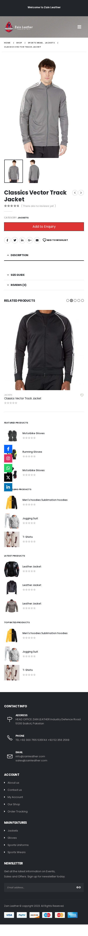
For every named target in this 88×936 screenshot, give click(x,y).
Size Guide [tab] (17, 275)
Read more (79, 316)
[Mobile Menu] (80, 26)
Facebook (7, 240)
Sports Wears (17, 852)
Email (37, 240)
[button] (68, 300)
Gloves (12, 838)
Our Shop (14, 804)
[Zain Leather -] (18, 26)
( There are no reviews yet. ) (38, 206)
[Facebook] (8, 449)
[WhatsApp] (8, 468)
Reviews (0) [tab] (18, 285)
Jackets (23, 217)
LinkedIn (22, 240)
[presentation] (9, 108)
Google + (29, 240)
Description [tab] (19, 255)
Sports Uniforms (18, 845)
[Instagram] (8, 458)
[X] (8, 477)
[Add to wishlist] (84, 395)
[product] (46, 350)
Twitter (14, 240)
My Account (15, 797)
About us (13, 783)
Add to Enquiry (44, 226)
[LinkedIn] (8, 487)
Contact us (15, 790)
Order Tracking (18, 811)
